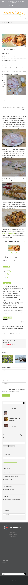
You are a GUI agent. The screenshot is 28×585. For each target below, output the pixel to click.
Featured (7, 328)
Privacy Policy (5, 560)
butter (8, 274)
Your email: (5, 440)
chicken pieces (11, 268)
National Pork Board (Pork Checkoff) (12, 499)
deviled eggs (12, 233)
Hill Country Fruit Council (9, 492)
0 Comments (21, 333)
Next (24, 28)
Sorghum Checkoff (8, 486)
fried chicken (12, 331)
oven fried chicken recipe (13, 333)
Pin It (22, 321)
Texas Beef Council (8, 479)
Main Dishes (20, 328)
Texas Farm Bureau (8, 472)
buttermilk (9, 271)
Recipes (3, 330)
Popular (14, 408)
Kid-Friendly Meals (13, 328)
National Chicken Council (9, 482)
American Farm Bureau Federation (11, 476)
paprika (8, 276)
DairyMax (6, 496)
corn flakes (8, 270)
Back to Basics (16, 326)
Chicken (21, 326)
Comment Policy (5, 562)
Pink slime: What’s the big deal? (15, 412)
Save (10, 344)
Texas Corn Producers (9, 489)
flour (8, 273)
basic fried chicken (20, 330)
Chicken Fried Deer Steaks (14, 418)
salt (7, 277)
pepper (8, 279)
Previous (20, 28)
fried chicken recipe (19, 331)
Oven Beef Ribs (12, 425)
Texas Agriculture (9, 330)
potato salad (4, 233)
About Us (4, 564)
